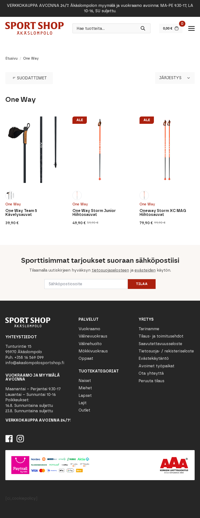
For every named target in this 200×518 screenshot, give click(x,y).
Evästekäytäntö (154, 358)
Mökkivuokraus (93, 351)
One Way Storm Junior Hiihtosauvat (94, 213)
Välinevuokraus (93, 336)
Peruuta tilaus (151, 381)
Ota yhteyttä (151, 373)
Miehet (85, 388)
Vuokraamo (89, 329)
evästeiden (145, 270)
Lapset (85, 395)
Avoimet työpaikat (156, 366)
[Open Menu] (191, 28)
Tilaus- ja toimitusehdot (161, 336)
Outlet (84, 410)
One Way (13, 204)
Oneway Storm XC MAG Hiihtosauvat (163, 213)
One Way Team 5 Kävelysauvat (21, 213)
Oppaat (86, 358)
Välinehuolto (90, 343)
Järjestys (170, 77)
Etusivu (11, 58)
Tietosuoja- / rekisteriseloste (166, 351)
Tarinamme (149, 329)
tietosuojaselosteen (110, 270)
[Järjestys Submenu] (190, 78)
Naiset (85, 380)
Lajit (83, 403)
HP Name (5, 249)
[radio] (10, 195)
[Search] (143, 28)
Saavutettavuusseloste (160, 343)
